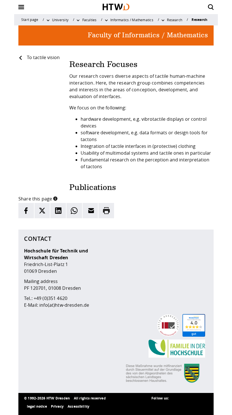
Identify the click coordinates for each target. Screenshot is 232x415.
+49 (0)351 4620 (50, 298)
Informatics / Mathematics (131, 20)
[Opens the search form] (211, 7)
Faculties (89, 20)
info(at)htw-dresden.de (64, 305)
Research (174, 20)
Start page (29, 19)
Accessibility (78, 406)
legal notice (37, 406)
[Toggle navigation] (21, 7)
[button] (55, 198)
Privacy (57, 406)
